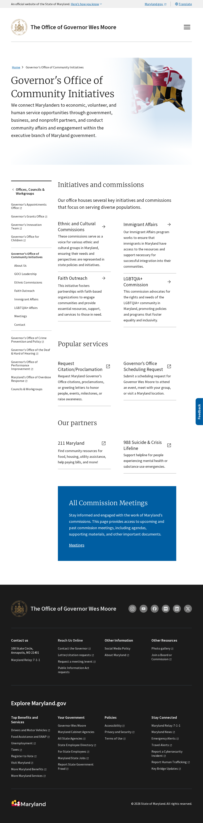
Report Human (169, 762)
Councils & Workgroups (26, 389)
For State (72, 751)
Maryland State (72, 758)
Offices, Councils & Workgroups (30, 191)
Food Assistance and (29, 737)
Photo (160, 648)
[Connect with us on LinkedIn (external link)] (177, 609)
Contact (19, 325)
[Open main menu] (187, 27)
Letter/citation (74, 655)
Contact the (73, 648)
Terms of (114, 738)
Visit (20, 763)
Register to (22, 756)
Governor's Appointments (29, 206)
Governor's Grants (27, 216)
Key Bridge (164, 768)
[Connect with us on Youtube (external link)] (143, 609)
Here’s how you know (85, 4)
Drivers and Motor (29, 730)
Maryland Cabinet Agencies (76, 732)
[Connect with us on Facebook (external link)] (155, 609)
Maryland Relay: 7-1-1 (25, 660)
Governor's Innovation (26, 226)
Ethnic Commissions (28, 282)
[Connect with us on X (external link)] (188, 609)
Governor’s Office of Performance (24, 365)
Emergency (163, 738)
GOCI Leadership (25, 274)
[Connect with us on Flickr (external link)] (166, 609)
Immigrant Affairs (26, 299)
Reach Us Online (70, 640)
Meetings (20, 316)
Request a (75, 661)
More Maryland (27, 769)
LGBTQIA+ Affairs (26, 308)
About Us (20, 265)
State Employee (75, 745)
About (115, 655)
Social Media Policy (117, 648)
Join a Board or (161, 657)
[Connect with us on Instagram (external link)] (132, 609)
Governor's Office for (25, 238)
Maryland (161, 732)
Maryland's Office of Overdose (31, 379)
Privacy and (118, 732)
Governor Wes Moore (72, 725)
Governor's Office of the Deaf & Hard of (30, 351)
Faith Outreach (24, 291)
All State (70, 738)
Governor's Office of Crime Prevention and (29, 339)
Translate (185, 4)
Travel (160, 745)
